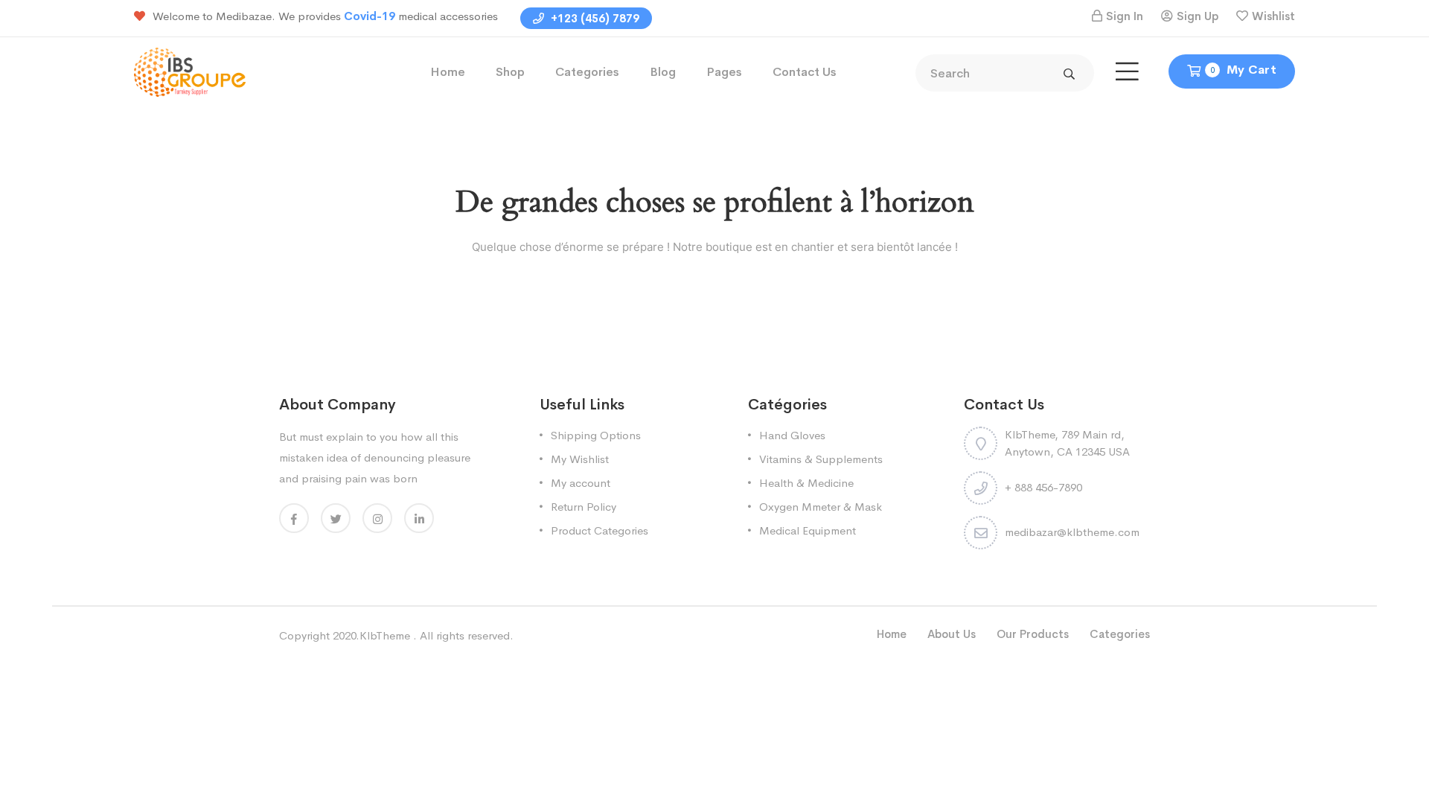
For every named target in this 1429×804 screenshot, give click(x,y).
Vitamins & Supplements (821, 459)
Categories (587, 72)
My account (580, 483)
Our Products (1033, 634)
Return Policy (583, 507)
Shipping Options (596, 435)
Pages (724, 72)
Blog (663, 72)
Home (447, 72)
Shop (510, 72)
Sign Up (1197, 16)
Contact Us (805, 72)
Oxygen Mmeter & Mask (820, 507)
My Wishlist (580, 459)
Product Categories (599, 530)
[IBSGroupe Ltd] (190, 71)
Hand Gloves (792, 435)
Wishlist (1273, 16)
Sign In (1124, 16)
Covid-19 (371, 16)
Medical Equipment (807, 530)
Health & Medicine (806, 483)
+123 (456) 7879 (593, 18)
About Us (951, 634)
